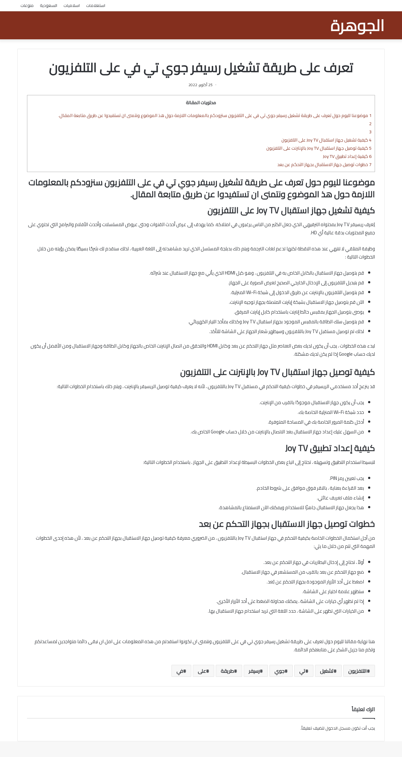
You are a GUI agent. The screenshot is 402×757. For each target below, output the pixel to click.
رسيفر (254, 671)
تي (302, 671)
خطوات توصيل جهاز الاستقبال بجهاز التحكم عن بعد (324, 164)
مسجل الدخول (337, 728)
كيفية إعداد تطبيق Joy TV (347, 156)
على (202, 671)
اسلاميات (71, 5)
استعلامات (95, 5)
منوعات (27, 5)
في (180, 671)
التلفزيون (357, 671)
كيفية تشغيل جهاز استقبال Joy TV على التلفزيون (326, 140)
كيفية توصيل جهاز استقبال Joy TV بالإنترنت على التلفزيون (319, 148)
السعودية (48, 5)
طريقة (227, 671)
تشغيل (327, 671)
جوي (279, 671)
